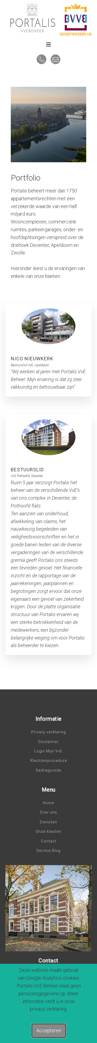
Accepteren (48, 1030)
